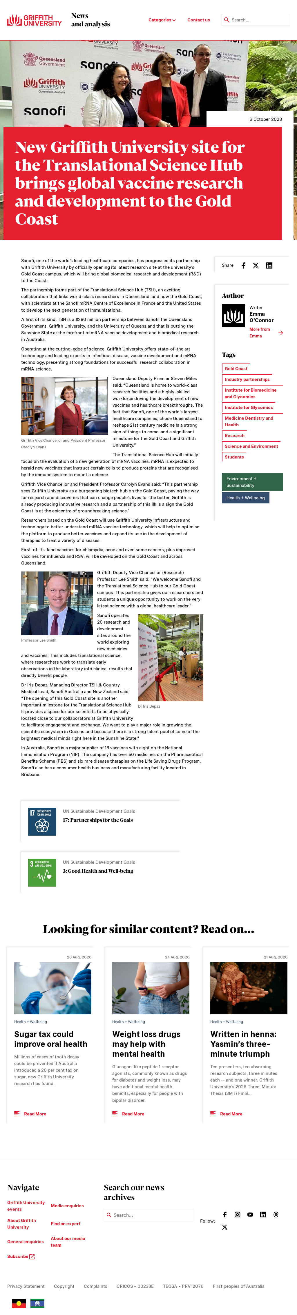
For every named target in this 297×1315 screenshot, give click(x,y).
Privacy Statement (26, 1286)
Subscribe (18, 1256)
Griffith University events (26, 1206)
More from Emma (259, 332)
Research (235, 435)
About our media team (68, 1242)
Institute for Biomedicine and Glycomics (251, 393)
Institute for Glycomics (249, 407)
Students (234, 457)
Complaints (95, 1286)
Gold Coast (236, 368)
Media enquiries (67, 1205)
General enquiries (25, 1241)
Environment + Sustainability (241, 482)
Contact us (198, 20)
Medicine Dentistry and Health (249, 421)
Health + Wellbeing (246, 498)
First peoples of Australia (239, 1286)
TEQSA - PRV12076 (183, 1286)
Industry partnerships (247, 379)
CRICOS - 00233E (135, 1286)
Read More (35, 1114)
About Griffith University (21, 1224)
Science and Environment (251, 446)
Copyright (64, 1286)
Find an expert (65, 1223)
